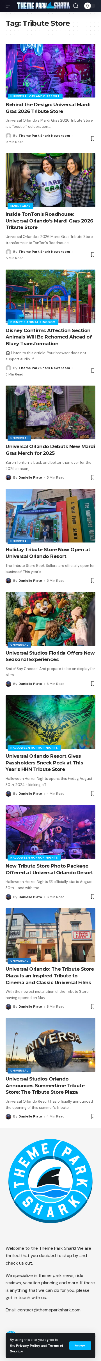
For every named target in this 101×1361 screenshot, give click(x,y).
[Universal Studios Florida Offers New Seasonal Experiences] (50, 619)
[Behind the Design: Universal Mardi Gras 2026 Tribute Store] (50, 71)
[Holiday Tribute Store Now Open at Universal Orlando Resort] (50, 515)
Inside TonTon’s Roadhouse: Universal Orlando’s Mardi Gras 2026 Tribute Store (49, 220)
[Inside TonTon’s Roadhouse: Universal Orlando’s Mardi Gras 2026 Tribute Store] (50, 180)
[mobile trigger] (10, 6)
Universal (19, 438)
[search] (76, 6)
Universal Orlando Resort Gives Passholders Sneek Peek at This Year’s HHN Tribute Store (44, 762)
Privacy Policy (28, 1345)
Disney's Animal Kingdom (33, 322)
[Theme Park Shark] (43, 6)
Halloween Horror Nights (34, 748)
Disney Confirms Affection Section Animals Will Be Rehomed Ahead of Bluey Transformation (49, 337)
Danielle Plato (30, 477)
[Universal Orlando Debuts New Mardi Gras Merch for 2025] (50, 412)
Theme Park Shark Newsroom (44, 135)
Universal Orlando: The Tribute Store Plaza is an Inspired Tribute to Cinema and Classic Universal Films (50, 975)
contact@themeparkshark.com (49, 1310)
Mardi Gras (20, 206)
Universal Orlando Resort (35, 96)
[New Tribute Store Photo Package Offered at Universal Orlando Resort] (50, 832)
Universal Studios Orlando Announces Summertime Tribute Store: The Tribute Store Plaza (45, 1085)
